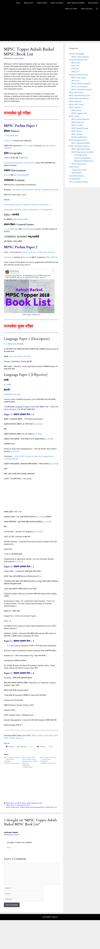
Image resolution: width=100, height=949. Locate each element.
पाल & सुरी (27, 356)
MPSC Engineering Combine (82, 152)
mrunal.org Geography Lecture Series (19, 163)
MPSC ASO (75, 63)
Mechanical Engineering (83, 161)
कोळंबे (26, 219)
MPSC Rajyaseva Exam (34, 803)
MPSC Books (21, 803)
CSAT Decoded (49, 252)
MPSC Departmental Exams (80, 95)
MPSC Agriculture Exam (80, 149)
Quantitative (8, 257)
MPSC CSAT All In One (32, 252)
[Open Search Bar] (97, 9)
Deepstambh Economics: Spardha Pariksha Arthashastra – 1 (27, 205)
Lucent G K (8, 141)
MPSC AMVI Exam (76, 93)
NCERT (26, 158)
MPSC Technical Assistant (81, 90)
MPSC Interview (86, 9)
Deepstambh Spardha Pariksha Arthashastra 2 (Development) (28, 210)
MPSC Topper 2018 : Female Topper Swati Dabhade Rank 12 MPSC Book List (31, 807)
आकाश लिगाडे (16, 344)
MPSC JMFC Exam (76, 104)
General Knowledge (76, 54)
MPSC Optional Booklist (80, 143)
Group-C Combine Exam (78, 75)
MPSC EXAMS (42, 3)
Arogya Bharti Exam (79, 170)
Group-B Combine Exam (78, 60)
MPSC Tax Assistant (79, 87)
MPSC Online (28, 3)
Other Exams (74, 167)
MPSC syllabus (77, 134)
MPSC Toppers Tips (79, 113)
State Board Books (76, 176)
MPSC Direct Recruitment (79, 98)
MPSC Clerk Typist (78, 78)
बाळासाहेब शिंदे (8, 394)
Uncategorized (74, 179)
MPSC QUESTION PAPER (75, 3)
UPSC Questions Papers (78, 182)
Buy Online (37, 424)
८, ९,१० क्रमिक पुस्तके (11, 229)
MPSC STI (75, 72)
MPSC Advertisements (80, 119)
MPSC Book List (11, 803)
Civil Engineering (80, 155)
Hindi (24, 146)
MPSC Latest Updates (80, 57)
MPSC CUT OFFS (71, 9)
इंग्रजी (20, 219)
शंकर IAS (7, 175)
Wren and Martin (15, 356)
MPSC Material (75, 107)
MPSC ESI (75, 81)
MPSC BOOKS (93, 3)
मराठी (14, 219)
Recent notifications (79, 137)
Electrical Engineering (82, 158)
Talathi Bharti (76, 173)
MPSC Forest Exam (78, 164)
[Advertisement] (50, 26)
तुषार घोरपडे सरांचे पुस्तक (21, 175)
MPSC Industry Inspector (81, 84)
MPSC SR (75, 69)
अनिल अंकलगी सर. (52, 257)
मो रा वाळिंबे (7, 344)
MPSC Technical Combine (79, 146)
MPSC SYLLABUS (57, 3)
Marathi (46, 146)
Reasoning (27, 257)
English (31, 146)
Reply (9, 847)
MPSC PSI (75, 66)
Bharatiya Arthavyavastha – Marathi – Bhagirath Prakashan (36, 190)
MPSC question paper (79, 128)
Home (18, 3)
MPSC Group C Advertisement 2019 (18, 805)
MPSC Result (76, 131)
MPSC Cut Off (76, 125)
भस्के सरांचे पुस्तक (27, 229)
